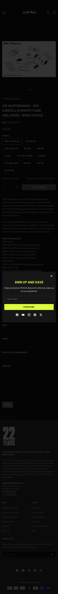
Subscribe (29, 307)
